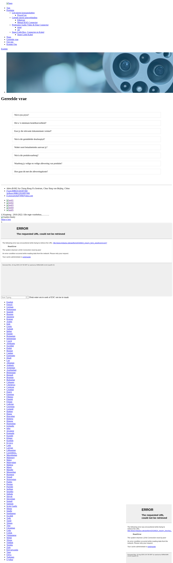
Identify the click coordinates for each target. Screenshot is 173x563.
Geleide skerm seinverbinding (24, 17)
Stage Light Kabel (25, 34)
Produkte (10, 10)
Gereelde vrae (12, 39)
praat (19, 27)
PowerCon (21, 15)
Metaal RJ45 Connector (27, 22)
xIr (18, 30)
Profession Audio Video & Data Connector (30, 25)
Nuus (8, 37)
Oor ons (9, 42)
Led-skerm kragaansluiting (23, 13)
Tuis (8, 8)
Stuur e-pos (6, 219)
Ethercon (21, 20)
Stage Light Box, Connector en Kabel (28, 32)
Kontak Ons (11, 44)
